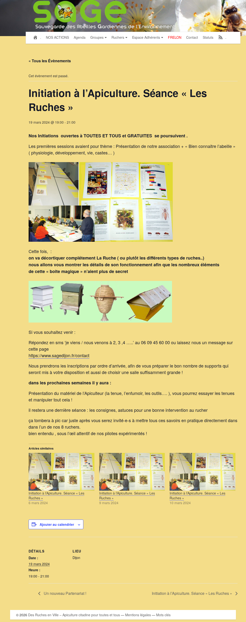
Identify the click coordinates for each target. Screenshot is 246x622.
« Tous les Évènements (50, 60)
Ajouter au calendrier (57, 524)
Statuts (208, 37)
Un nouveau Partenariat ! (64, 593)
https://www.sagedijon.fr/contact (59, 355)
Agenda (80, 37)
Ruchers (117, 37)
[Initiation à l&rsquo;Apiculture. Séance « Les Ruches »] (61, 471)
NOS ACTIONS (57, 37)
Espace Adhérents (146, 37)
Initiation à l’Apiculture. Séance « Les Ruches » (56, 495)
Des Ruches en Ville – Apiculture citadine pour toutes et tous (74, 614)
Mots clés (163, 614)
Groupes (97, 37)
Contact (192, 37)
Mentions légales (138, 614)
